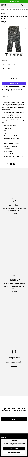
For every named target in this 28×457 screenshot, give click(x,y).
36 (3, 68)
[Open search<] (18, 5)
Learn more (14, 213)
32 (9, 64)
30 (3, 64)
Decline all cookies (14, 452)
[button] (24, 73)
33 (14, 64)
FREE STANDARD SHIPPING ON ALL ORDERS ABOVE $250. (14, 1)
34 (19, 64)
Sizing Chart (5, 96)
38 (9, 68)
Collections (8, 9)
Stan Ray (3, 13)
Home (2, 9)
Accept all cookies (14, 448)
